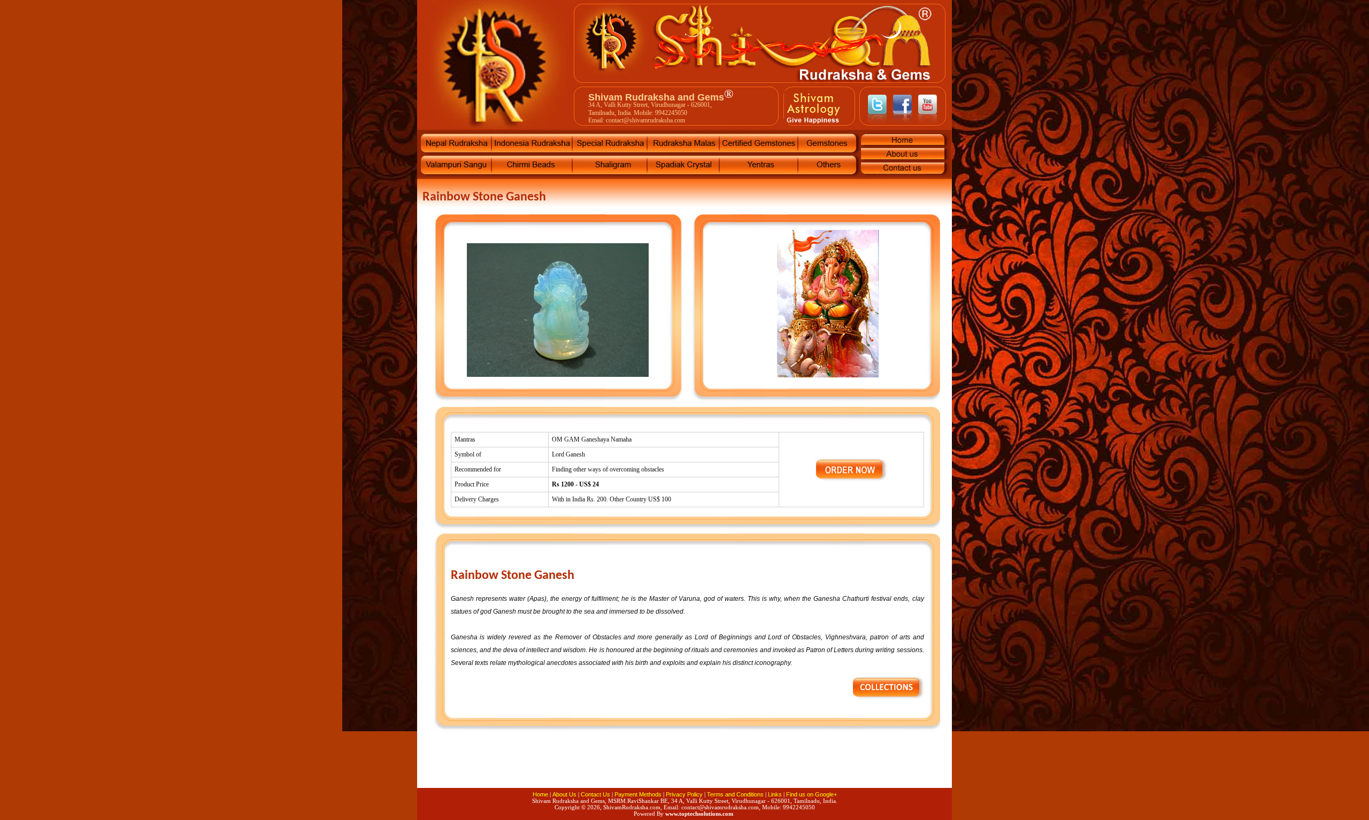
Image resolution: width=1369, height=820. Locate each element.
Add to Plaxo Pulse (845, 767)
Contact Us (595, 794)
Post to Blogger (813, 767)
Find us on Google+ (811, 794)
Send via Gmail (556, 767)
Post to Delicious (524, 767)
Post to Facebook (492, 767)
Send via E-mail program (620, 767)
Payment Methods (638, 794)
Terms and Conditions (735, 794)
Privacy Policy (684, 794)
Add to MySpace (717, 767)
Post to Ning (781, 767)
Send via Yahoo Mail (909, 767)
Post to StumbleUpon (588, 767)
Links (775, 794)
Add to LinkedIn (652, 767)
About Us (564, 794)
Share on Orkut (749, 767)
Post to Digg (684, 767)
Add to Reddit (877, 767)
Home (540, 794)
